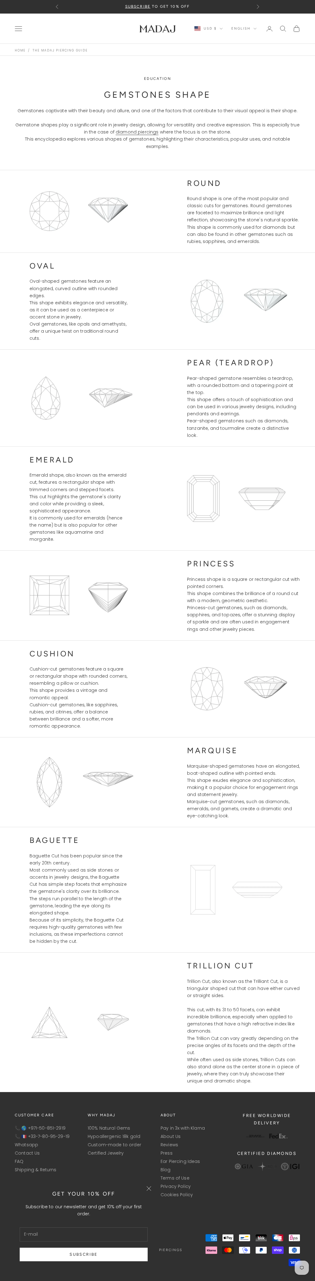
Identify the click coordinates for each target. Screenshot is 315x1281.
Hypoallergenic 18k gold (114, 1136)
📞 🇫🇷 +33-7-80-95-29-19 (42, 1136)
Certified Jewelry (106, 1153)
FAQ (19, 1161)
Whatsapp (26, 1145)
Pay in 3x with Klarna (183, 1128)
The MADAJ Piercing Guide (60, 50)
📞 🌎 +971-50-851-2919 (40, 1128)
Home (20, 50)
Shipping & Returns (36, 1170)
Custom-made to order (114, 1145)
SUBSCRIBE (84, 1254)
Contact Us (27, 1153)
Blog (166, 1170)
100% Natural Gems (109, 1128)
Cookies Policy (177, 1195)
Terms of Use (175, 1178)
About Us (171, 1136)
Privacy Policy (176, 1186)
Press (167, 1153)
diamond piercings (137, 132)
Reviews (169, 1145)
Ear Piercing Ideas (180, 1161)
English (240, 29)
